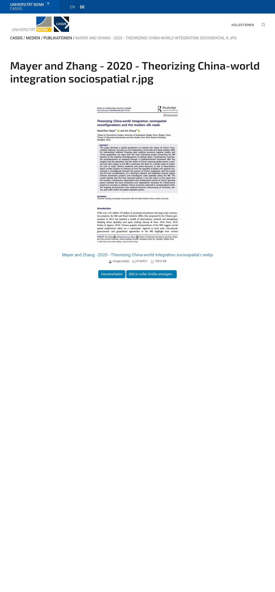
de (82, 6)
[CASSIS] (39, 24)
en (72, 6)
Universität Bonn (27, 4)
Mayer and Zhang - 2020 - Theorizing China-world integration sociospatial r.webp (137, 254)
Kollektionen (243, 25)
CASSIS (16, 38)
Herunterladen (112, 274)
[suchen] (261, 27)
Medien (33, 38)
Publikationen (57, 38)
